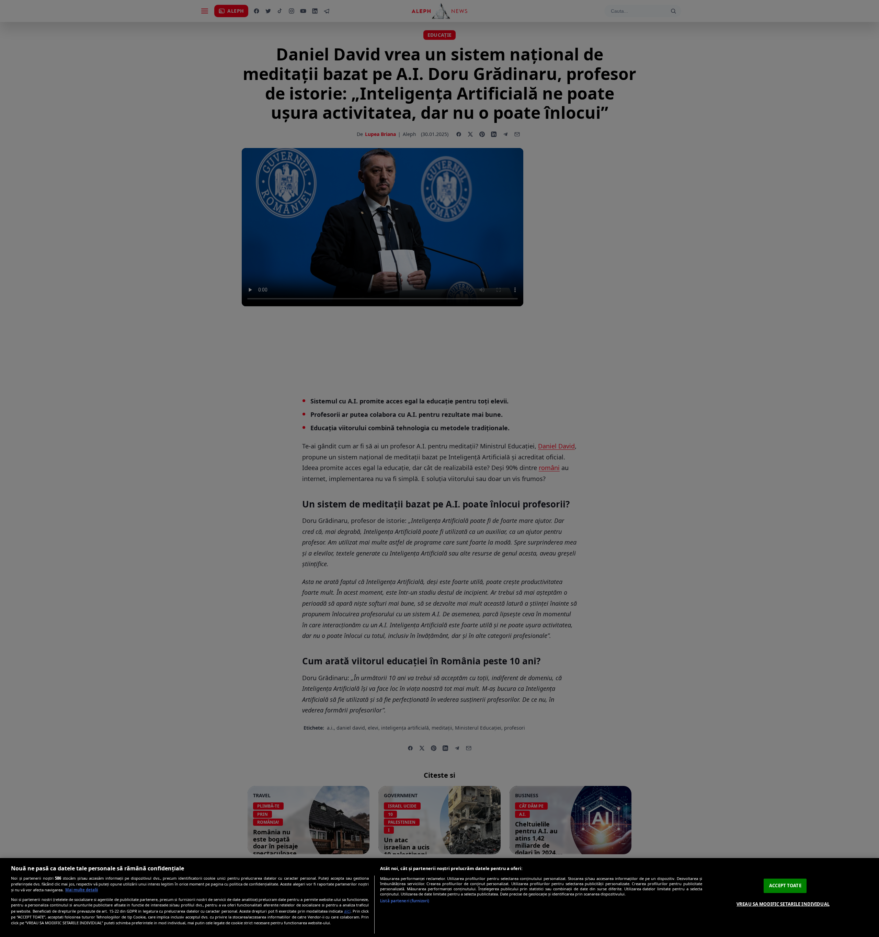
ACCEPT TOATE (785, 885)
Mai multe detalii (81, 889)
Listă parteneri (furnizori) (404, 900)
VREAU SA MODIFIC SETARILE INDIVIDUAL (783, 904)
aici (347, 911)
